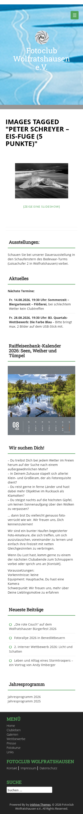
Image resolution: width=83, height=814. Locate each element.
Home (11, 726)
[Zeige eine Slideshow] (41, 207)
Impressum (28, 768)
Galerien (12, 734)
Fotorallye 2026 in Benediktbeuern (39, 638)
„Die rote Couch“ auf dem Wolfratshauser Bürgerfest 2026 (32, 626)
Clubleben (14, 730)
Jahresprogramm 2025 (24, 701)
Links (10, 752)
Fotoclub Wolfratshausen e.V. (41, 58)
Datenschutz (48, 768)
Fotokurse (14, 748)
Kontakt (53, 564)
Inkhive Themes (40, 805)
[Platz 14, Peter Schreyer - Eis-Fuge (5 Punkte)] (41, 180)
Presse (11, 743)
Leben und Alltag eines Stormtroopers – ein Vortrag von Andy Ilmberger (41, 662)
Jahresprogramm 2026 (24, 697)
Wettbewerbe (16, 739)
